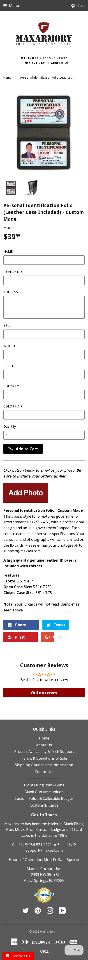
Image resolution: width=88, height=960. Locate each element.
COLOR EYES (12, 386)
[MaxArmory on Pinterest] (37, 911)
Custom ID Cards (44, 805)
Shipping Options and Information (44, 764)
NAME (8, 251)
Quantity (9, 426)
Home (7, 77)
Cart (80, 5)
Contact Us (59, 63)
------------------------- (44, 778)
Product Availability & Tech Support (44, 751)
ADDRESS (10, 292)
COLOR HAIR (12, 406)
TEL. (6, 325)
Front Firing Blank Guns (44, 785)
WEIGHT (9, 346)
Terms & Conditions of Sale (44, 758)
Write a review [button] (44, 692)
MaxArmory (48, 931)
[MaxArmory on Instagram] (49, 911)
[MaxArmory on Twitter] (25, 911)
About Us (44, 744)
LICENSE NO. (13, 271)
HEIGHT (9, 366)
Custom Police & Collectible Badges (44, 798)
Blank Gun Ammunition (44, 791)
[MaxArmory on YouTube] (62, 911)
